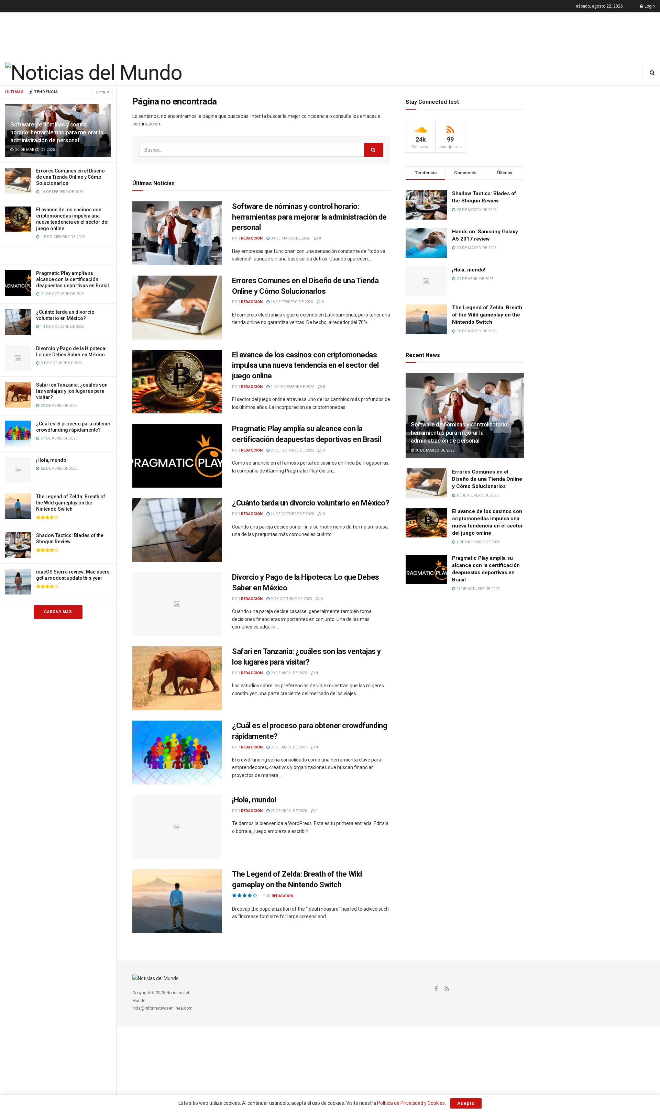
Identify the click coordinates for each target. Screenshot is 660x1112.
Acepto (466, 1103)
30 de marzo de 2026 (290, 238)
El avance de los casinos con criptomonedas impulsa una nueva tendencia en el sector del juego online (305, 365)
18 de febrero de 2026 (291, 302)
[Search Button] (652, 72)
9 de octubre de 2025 (291, 599)
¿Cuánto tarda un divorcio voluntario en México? (310, 503)
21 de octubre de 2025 (292, 450)
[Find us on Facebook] (436, 989)
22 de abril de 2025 (288, 811)
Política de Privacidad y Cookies (411, 1103)
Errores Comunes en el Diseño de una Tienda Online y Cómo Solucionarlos (70, 177)
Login (649, 6)
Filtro (100, 92)
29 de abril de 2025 (288, 673)
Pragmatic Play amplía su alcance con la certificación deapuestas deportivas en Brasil (72, 279)
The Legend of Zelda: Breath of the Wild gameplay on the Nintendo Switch (70, 503)
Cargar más (58, 612)
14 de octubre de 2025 (292, 514)
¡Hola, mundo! (52, 460)
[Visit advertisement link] (58, 255)
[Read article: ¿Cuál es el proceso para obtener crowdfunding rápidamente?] (177, 753)
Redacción (252, 238)
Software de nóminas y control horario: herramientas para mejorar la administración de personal (56, 132)
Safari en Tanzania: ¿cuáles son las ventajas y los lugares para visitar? (72, 391)
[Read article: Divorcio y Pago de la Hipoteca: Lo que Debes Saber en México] (177, 604)
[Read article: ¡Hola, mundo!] (177, 827)
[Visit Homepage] (93, 73)
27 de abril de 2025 (288, 747)
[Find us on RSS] (446, 989)
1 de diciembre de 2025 (292, 387)
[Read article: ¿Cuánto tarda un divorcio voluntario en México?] (177, 530)
